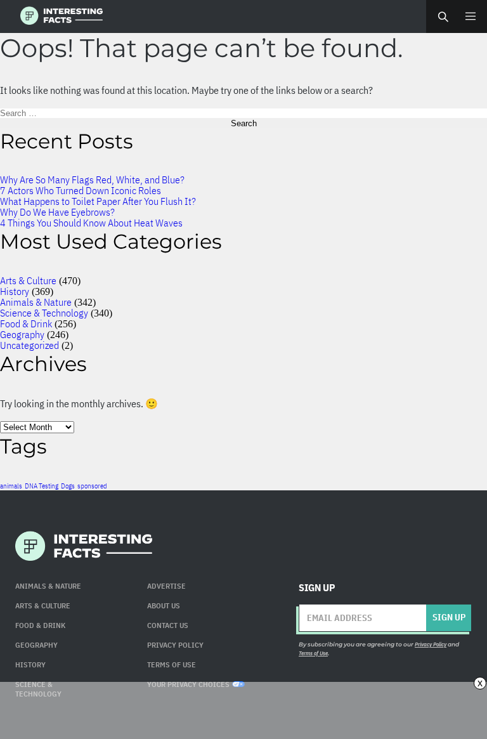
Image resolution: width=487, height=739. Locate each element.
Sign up (448, 617)
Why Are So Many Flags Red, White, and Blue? (92, 179)
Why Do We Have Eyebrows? (57, 212)
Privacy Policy (175, 645)
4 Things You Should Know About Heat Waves (91, 222)
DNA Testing (41, 485)
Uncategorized (29, 345)
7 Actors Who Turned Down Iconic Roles (80, 190)
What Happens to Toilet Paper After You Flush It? (98, 201)
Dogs (68, 485)
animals (11, 485)
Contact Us (167, 625)
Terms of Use (313, 653)
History (14, 291)
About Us (163, 605)
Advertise (166, 586)
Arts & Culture (28, 280)
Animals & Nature (36, 302)
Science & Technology (44, 312)
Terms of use (171, 664)
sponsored (92, 485)
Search (442, 16)
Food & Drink (26, 323)
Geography (22, 334)
